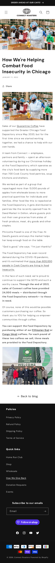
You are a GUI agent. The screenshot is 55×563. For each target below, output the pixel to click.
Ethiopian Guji (40, 330)
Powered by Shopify (39, 557)
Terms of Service (15, 438)
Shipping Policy (14, 431)
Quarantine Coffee (27, 126)
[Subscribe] (45, 511)
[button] (6, 12)
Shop (8, 464)
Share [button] (9, 86)
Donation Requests (16, 485)
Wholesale (11, 471)
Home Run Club (14, 457)
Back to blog (29, 396)
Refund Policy (13, 424)
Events (9, 491)
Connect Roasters (22, 557)
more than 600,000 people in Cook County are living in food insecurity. (27, 265)
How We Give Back (16, 478)
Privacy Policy (13, 417)
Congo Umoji (9, 334)
